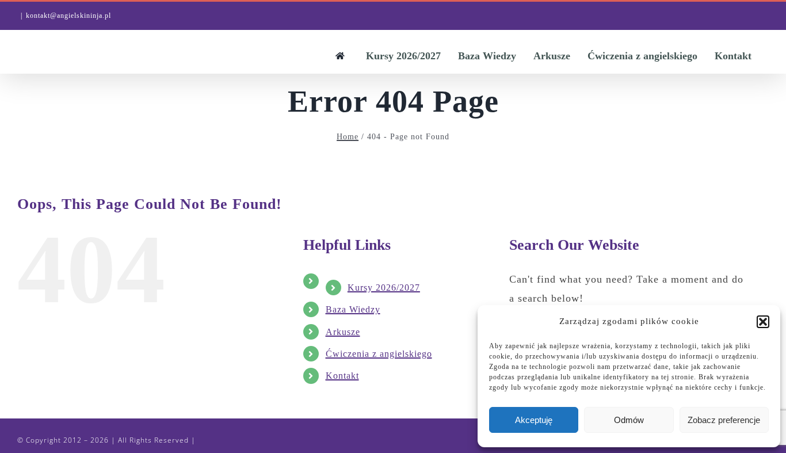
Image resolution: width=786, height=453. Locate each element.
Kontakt (342, 375)
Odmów (629, 420)
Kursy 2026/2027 (384, 287)
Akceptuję (533, 420)
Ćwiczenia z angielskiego (379, 354)
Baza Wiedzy (353, 309)
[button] (763, 322)
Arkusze (343, 332)
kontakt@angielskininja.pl (68, 16)
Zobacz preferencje (724, 420)
